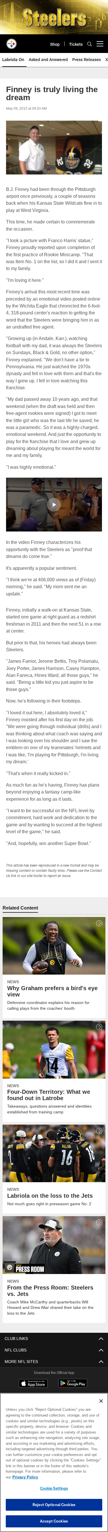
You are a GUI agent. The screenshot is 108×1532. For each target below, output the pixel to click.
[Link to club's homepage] (11, 41)
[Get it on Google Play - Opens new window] (73, 1386)
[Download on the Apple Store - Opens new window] (33, 1384)
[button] (54, 504)
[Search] (89, 44)
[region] (54, 1465)
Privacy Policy (69, 1477)
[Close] (101, 1406)
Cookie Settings (54, 1488)
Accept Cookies (54, 1521)
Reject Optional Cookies (54, 1504)
